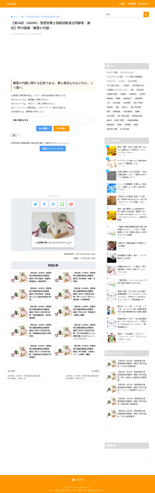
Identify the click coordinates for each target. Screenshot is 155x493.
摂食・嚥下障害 (136, 107)
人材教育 (126, 85)
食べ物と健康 (124, 129)
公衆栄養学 (132, 94)
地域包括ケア (127, 98)
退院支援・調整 (112, 129)
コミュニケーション (126, 72)
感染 (117, 107)
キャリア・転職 (112, 72)
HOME (79, 479)
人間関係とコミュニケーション (117, 90)
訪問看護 (128, 124)
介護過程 (123, 94)
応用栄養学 (127, 103)
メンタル (122, 81)
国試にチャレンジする (53, 148)
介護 (131, 90)
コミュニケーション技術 (115, 77)
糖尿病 (109, 120)
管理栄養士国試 (89, 258)
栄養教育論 (116, 111)
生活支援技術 (127, 111)
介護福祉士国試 (112, 94)
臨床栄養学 (110, 124)
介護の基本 (140, 90)
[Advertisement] (53, 55)
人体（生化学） (133, 81)
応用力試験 (116, 103)
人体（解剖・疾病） (113, 85)
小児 (108, 103)
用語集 (133, 4)
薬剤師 (119, 124)
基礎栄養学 (139, 98)
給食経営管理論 (133, 120)
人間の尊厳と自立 (138, 85)
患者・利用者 (138, 103)
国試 (123, 4)
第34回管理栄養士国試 (86, 254)
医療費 (118, 98)
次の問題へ (61, 128)
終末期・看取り (119, 120)
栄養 (108, 111)
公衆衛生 (142, 94)
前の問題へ (44, 128)
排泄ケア (125, 107)
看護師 (137, 111)
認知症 (136, 124)
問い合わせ (143, 4)
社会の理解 (110, 116)
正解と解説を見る (20, 120)
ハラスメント (111, 81)
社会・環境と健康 (123, 116)
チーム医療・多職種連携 (134, 77)
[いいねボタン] (14, 135)
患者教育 (110, 107)
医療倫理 (110, 98)
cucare (11, 3)
